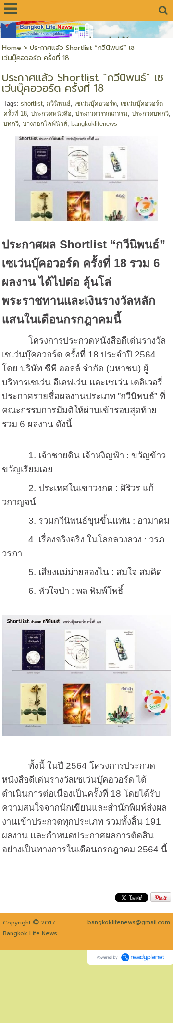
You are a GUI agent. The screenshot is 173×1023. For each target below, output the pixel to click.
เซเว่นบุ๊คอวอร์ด (95, 103)
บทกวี (11, 123)
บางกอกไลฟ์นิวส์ (45, 123)
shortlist (32, 103)
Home (11, 48)
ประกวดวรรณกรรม (101, 113)
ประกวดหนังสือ (51, 113)
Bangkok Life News (30, 933)
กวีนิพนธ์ (59, 103)
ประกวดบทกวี (150, 113)
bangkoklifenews (94, 123)
